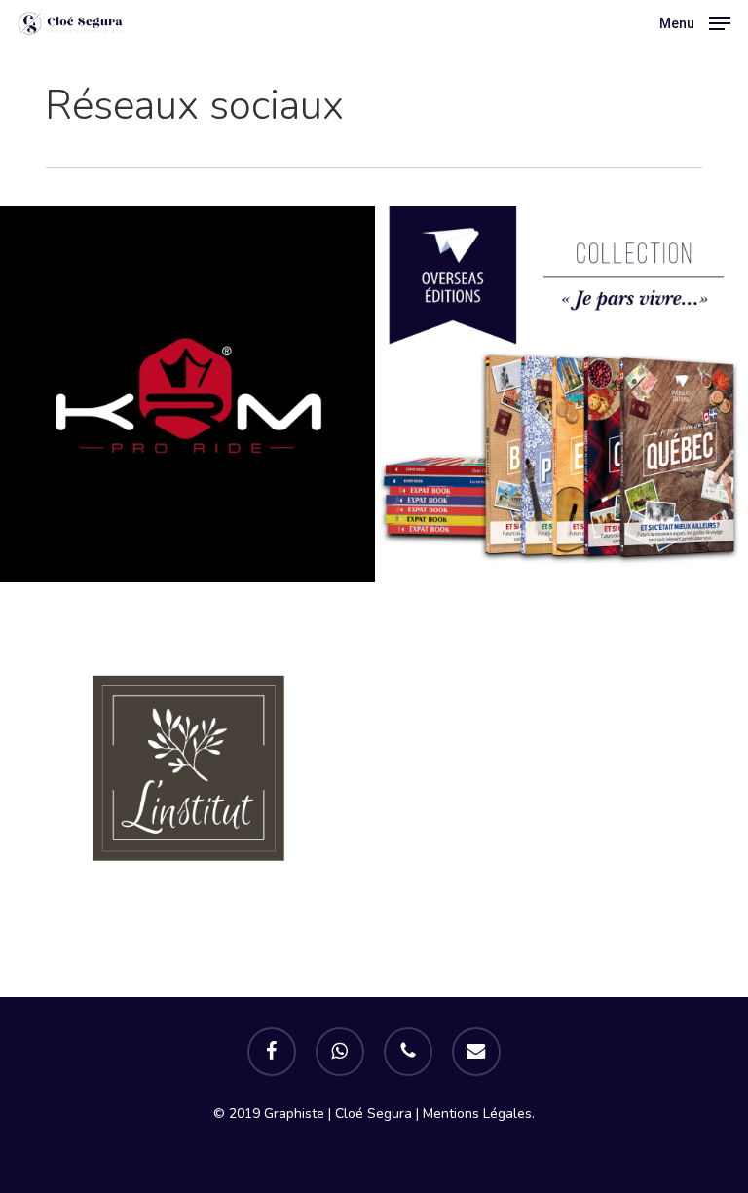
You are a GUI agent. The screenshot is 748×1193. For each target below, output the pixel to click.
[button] (694, 21)
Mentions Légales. (479, 1113)
